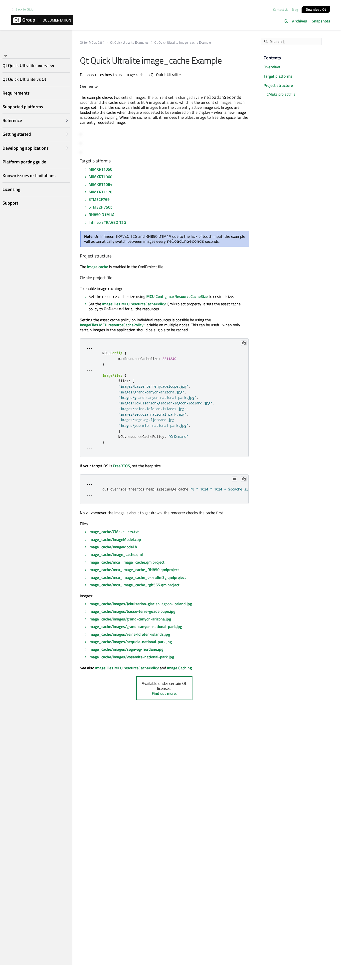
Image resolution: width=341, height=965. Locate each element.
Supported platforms (22, 106)
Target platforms (278, 76)
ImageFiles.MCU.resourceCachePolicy (134, 304)
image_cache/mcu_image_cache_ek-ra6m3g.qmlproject (137, 577)
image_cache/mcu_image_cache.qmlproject (127, 562)
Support (10, 203)
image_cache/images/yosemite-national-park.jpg (131, 657)
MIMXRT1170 (100, 192)
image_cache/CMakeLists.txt (114, 532)
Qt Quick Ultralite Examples (129, 42)
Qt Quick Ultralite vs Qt (24, 79)
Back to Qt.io (24, 9)
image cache (97, 267)
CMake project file (281, 94)
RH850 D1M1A (102, 215)
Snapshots (321, 21)
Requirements (15, 93)
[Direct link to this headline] (100, 87)
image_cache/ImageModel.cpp (115, 539)
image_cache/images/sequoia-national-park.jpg (130, 642)
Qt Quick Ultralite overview (28, 65)
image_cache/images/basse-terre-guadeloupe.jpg (132, 611)
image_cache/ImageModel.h (113, 547)
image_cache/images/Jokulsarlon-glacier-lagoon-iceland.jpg (140, 604)
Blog (295, 9)
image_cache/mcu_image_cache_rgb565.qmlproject (134, 585)
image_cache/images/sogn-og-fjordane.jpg (126, 649)
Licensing (11, 189)
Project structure (278, 85)
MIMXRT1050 (100, 169)
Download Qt (316, 9)
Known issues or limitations (28, 175)
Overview (272, 67)
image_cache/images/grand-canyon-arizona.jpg (130, 619)
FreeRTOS (121, 466)
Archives (299, 21)
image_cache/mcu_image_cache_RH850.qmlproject (134, 570)
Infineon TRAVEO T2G (107, 222)
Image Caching (179, 668)
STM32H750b (101, 207)
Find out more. (164, 693)
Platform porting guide (24, 161)
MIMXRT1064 (100, 184)
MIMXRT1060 (100, 177)
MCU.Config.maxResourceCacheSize (177, 296)
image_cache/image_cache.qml (116, 554)
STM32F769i (100, 199)
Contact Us (280, 9)
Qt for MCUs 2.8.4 (92, 42)
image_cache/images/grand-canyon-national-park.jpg (135, 626)
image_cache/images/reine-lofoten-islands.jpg (129, 634)
